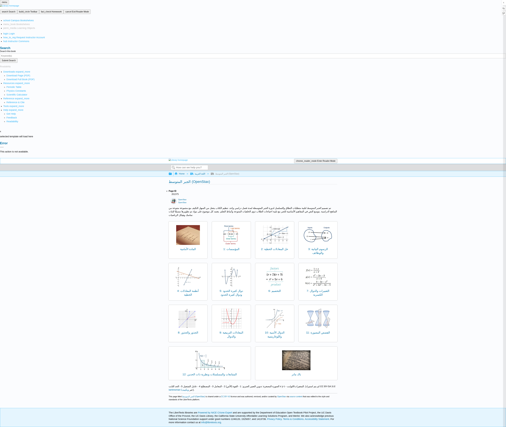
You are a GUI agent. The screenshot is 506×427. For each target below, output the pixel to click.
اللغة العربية (200, 174)
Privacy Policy (274, 419)
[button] (11, 117)
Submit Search (9, 60)
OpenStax (182, 200)
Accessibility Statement (317, 419)
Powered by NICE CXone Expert (215, 412)
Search (173, 167)
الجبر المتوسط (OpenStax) (193, 396)
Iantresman (175, 389)
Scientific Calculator (16, 94)
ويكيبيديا (185, 389)
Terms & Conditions (293, 419)
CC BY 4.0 (225, 396)
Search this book (8, 51)
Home (181, 174)
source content (296, 396)
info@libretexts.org (211, 422)
